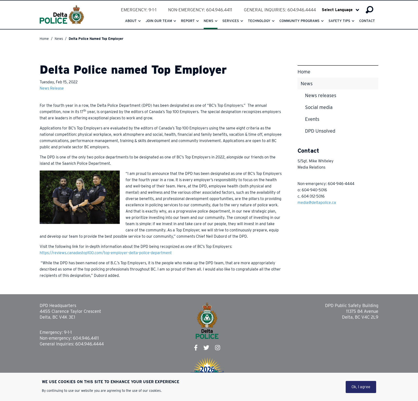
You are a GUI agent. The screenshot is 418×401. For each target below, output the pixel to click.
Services (230, 21)
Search (369, 10)
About (131, 21)
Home (44, 39)
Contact (367, 21)
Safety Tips (339, 21)
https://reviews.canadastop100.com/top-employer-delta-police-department (106, 253)
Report (188, 21)
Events (312, 119)
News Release (52, 88)
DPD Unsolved (320, 131)
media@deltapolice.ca (317, 202)
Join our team (159, 21)
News (208, 21)
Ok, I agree (360, 387)
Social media (319, 107)
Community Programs (299, 21)
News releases (320, 95)
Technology (259, 21)
